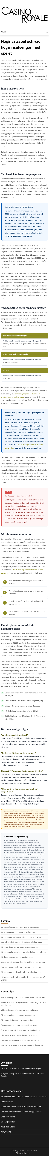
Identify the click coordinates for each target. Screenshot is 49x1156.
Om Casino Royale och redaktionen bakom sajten (21, 1068)
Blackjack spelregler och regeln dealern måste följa (22, 1045)
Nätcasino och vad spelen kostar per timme (19, 1035)
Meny (3, 32)
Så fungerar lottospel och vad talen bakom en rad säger (24, 952)
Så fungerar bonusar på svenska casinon (18, 1015)
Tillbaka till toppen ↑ (24, 1153)
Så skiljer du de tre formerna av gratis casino (19, 947)
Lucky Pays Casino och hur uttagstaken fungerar (21, 1107)
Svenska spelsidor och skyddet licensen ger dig (20, 1040)
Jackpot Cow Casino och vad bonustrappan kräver (21, 1112)
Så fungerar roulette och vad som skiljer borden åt (21, 972)
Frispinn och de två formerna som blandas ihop (20, 1030)
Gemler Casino (7, 1102)
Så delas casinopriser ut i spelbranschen (17, 957)
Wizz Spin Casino (8, 1117)
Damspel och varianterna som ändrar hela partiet (21, 967)
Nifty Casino (6, 1132)
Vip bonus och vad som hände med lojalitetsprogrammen (24, 962)
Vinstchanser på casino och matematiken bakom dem (23, 997)
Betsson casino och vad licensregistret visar (19, 1025)
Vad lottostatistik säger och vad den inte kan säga (21, 942)
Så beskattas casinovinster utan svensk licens (20, 927)
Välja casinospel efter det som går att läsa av (19, 1010)
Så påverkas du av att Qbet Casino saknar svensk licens (24, 1097)
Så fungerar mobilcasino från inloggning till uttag (21, 937)
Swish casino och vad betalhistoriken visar (18, 932)
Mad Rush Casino (8, 1127)
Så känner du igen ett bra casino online (17, 1020)
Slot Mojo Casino (8, 1122)
